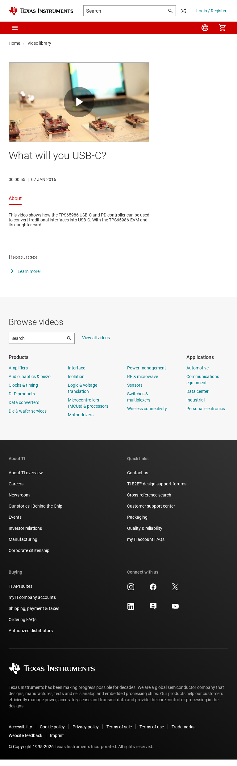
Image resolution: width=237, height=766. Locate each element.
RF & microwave (142, 376)
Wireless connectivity (147, 408)
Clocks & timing (23, 385)
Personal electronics (205, 408)
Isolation (76, 376)
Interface (76, 367)
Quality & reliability (144, 528)
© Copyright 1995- (31, 746)
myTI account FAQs (145, 539)
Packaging (137, 517)
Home (14, 43)
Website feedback (25, 735)
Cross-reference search (149, 494)
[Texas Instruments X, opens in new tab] (175, 589)
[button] (14, 28)
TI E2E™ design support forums (156, 483)
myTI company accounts (32, 597)
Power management (146, 367)
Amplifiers (18, 367)
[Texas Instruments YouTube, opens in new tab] (175, 608)
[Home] (41, 11)
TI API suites (20, 586)
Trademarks (183, 726)
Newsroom (19, 494)
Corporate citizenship (29, 550)
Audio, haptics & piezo (30, 376)
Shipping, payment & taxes (34, 608)
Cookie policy (52, 726)
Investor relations (25, 528)
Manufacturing (23, 539)
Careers (16, 483)
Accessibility (20, 726)
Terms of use (151, 726)
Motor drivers (81, 414)
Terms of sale (119, 726)
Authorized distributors (31, 630)
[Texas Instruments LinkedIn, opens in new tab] (131, 608)
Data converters (24, 402)
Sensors (135, 385)
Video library (39, 43)
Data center (197, 391)
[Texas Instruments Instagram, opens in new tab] (131, 589)
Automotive (197, 367)
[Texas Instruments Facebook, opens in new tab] (153, 589)
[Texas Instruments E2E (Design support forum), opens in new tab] (153, 608)
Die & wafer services (28, 411)
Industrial (195, 399)
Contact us (137, 472)
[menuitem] (205, 28)
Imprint (57, 735)
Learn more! (29, 271)
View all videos (96, 337)
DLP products (22, 393)
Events (15, 517)
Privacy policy (86, 726)
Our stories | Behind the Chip (35, 506)
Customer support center (151, 506)
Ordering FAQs (22, 619)
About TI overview (26, 472)
